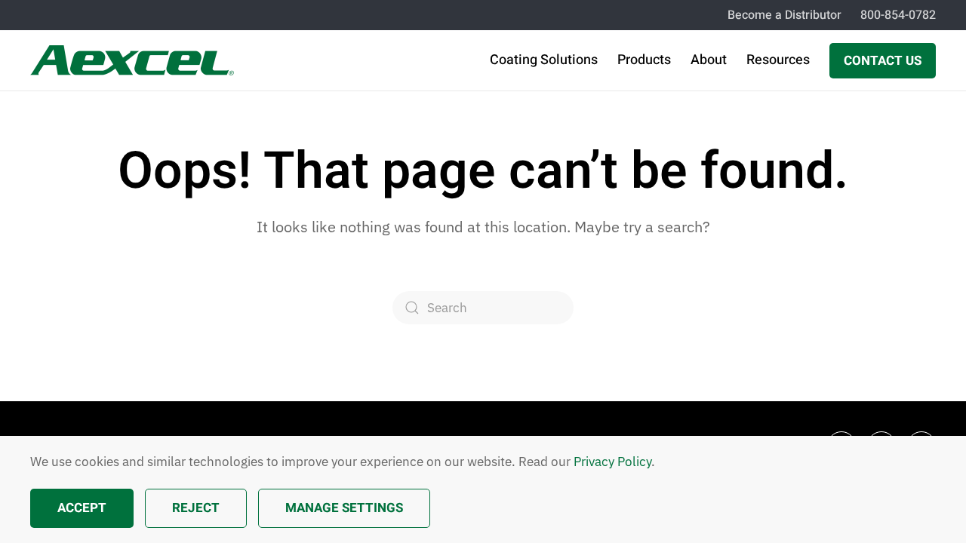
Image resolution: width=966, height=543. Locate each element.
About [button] (709, 60)
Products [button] (644, 60)
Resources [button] (778, 60)
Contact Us (882, 60)
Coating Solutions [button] (544, 60)
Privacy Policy (612, 461)
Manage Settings (344, 508)
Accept (81, 508)
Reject (196, 508)
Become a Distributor (784, 15)
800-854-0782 (898, 15)
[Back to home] (132, 60)
